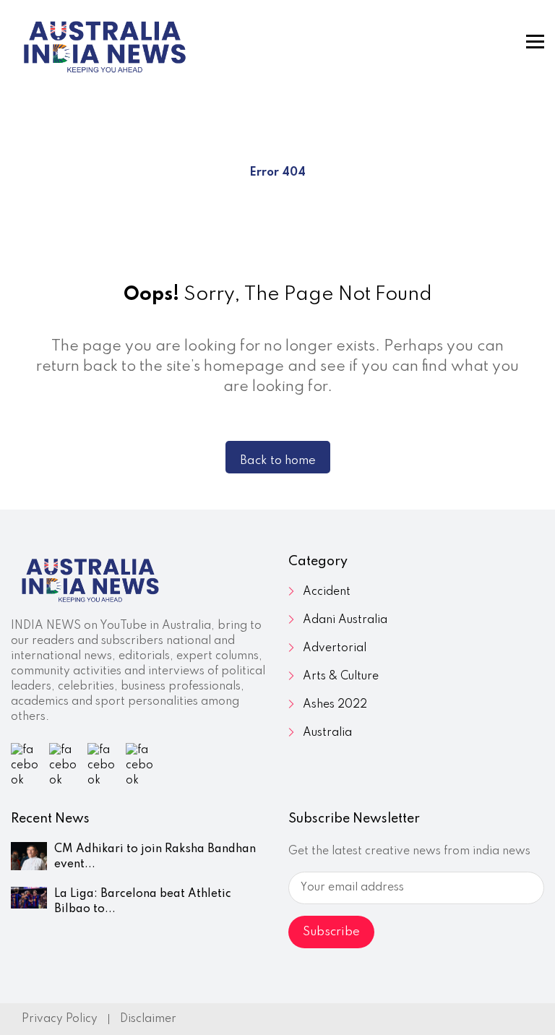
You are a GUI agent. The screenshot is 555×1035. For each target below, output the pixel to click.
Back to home (278, 461)
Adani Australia (345, 620)
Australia (327, 733)
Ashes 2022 (335, 704)
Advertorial (334, 648)
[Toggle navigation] (535, 41)
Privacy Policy (60, 1019)
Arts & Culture (341, 676)
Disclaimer (148, 1019)
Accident (326, 592)
